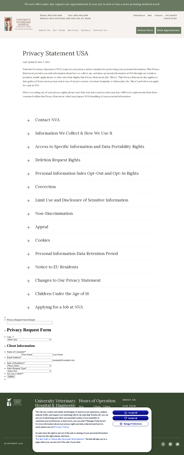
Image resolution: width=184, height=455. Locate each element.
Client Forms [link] (170, 18)
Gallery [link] (86, 30)
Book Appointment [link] (168, 30)
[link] (18, 24)
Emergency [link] (139, 15)
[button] (92, 119)
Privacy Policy (61, 427)
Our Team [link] (59, 30)
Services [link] (73, 30)
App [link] (150, 15)
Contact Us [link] (100, 30)
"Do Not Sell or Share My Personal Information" (60, 439)
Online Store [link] (145, 30)
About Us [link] (44, 30)
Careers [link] (159, 15)
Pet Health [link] (171, 15)
